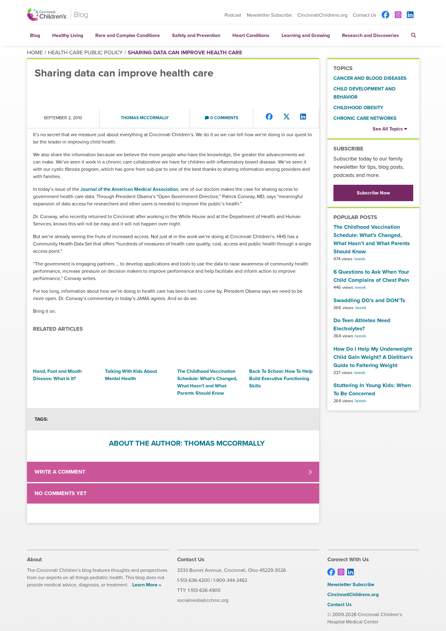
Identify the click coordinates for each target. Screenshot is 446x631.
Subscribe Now (373, 192)
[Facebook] (385, 15)
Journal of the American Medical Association (129, 189)
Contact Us (364, 15)
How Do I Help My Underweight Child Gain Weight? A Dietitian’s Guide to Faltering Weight (373, 357)
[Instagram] (398, 15)
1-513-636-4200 (193, 580)
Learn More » (146, 584)
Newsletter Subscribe (269, 15)
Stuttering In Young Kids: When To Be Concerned (372, 389)
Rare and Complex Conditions (127, 35)
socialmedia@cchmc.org (202, 600)
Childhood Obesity (358, 107)
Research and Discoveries (370, 35)
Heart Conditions (250, 35)
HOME (35, 52)
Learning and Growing (306, 35)
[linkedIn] (410, 15)
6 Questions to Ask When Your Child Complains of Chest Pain (371, 276)
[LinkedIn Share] (303, 117)
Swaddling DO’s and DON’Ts (369, 300)
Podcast (233, 15)
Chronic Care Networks (365, 118)
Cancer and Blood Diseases (370, 78)
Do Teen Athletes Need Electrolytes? (361, 324)
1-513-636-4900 (204, 590)
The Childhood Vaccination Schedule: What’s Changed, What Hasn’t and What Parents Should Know (371, 239)
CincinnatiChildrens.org (322, 15)
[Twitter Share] (286, 117)
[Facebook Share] (269, 117)
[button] (413, 35)
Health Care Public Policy (85, 52)
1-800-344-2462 (230, 580)
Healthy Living (67, 35)
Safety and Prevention (196, 35)
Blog (35, 35)
